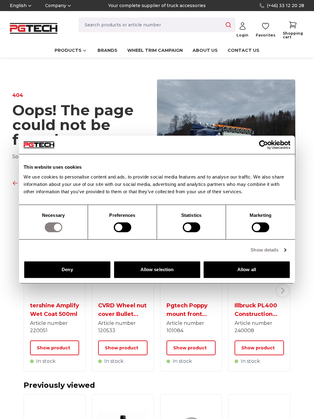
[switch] (122, 227)
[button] (293, 30)
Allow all (246, 269)
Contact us (243, 50)
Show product (53, 348)
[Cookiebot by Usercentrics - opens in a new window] (263, 144)
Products (68, 50)
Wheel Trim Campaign (155, 50)
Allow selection (157, 269)
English (18, 5)
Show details (264, 249)
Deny (67, 269)
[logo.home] (33, 28)
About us (205, 50)
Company (55, 5)
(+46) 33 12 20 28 (285, 5)
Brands (107, 50)
